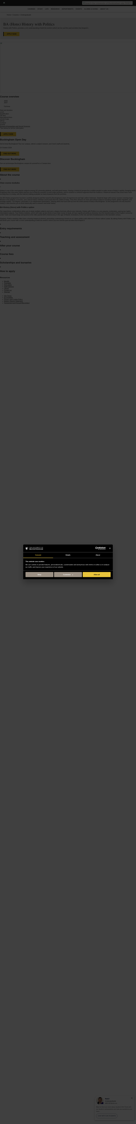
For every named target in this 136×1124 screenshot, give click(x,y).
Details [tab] (68, 555)
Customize (67, 574)
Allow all (97, 574)
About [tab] (98, 555)
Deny (39, 574)
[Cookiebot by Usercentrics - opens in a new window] (97, 548)
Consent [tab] (38, 555)
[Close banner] (110, 548)
